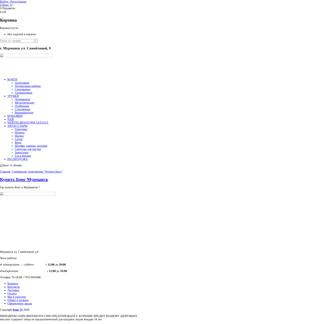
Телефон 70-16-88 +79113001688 (20, 277)
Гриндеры (21, 129)
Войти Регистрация (13, 1)
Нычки (19, 135)
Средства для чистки (28, 149)
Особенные (22, 106)
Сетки (19, 139)
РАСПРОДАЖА (17, 159)
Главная (5, 171)
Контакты (13, 286)
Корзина (12, 283)
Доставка (13, 290)
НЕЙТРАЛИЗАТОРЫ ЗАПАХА (27, 122)
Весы (18, 142)
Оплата (12, 293)
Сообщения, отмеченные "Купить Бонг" (37, 171)
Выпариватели (24, 112)
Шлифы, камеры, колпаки (31, 145)
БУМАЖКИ (15, 115)
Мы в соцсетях (16, 296)
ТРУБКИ (13, 96)
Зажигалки (21, 152)
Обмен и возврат (18, 300)
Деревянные (22, 99)
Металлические (24, 102)
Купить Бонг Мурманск (24, 179)
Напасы (20, 132)
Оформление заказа (19, 303)
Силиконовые (23, 92)
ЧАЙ (10, 119)
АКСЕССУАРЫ (17, 125)
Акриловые (22, 82)
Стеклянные (22, 89)
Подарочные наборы (28, 86)
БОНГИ (12, 79)
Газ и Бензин (23, 155)
